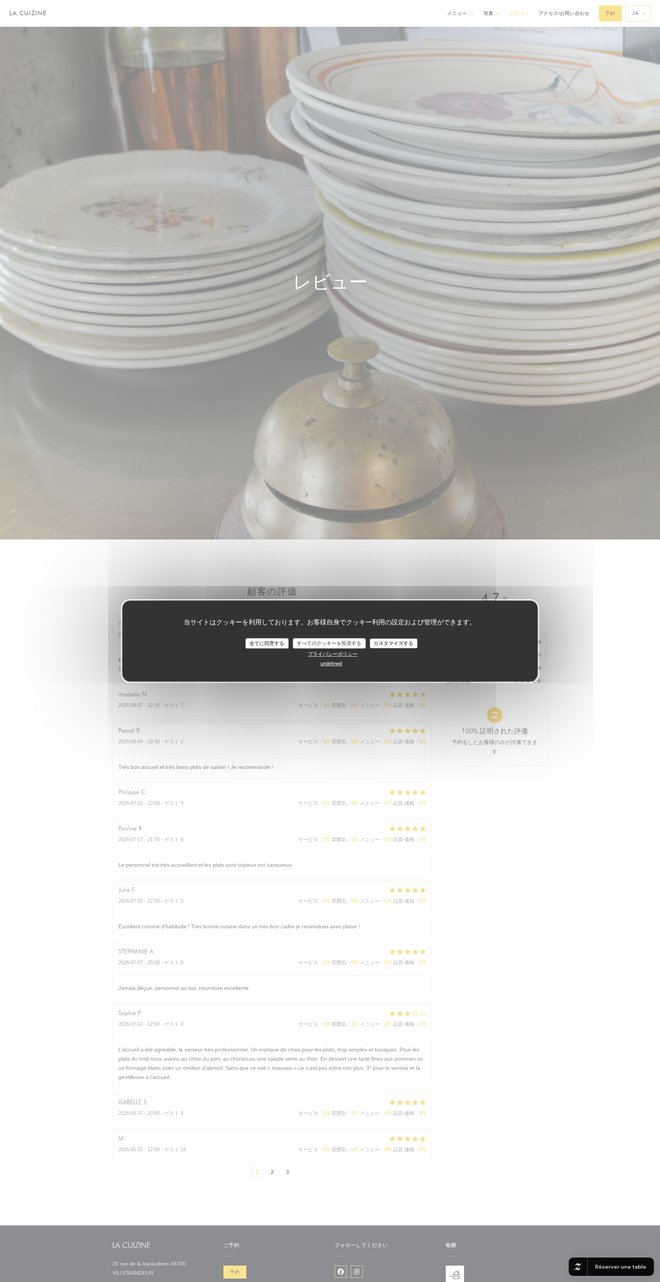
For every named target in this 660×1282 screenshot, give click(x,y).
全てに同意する (266, 643)
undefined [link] (331, 663)
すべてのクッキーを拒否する (329, 643)
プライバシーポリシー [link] (333, 654)
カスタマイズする (393, 643)
